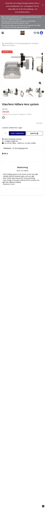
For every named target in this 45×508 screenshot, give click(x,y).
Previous (4, 92)
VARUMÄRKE (9, 43)
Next (43, 92)
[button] (35, 32)
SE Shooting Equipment (23, 43)
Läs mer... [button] (39, 123)
